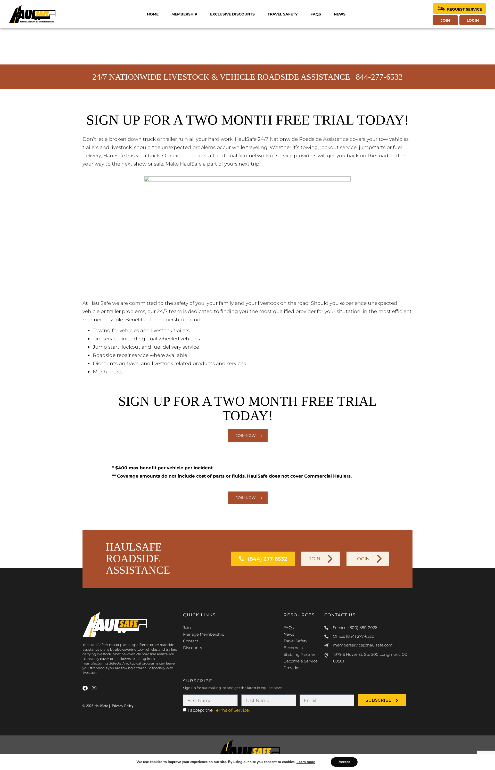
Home (153, 14)
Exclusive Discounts (232, 14)
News (339, 14)
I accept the (219, 710)
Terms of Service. (232, 710)
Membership (184, 14)
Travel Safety (283, 14)
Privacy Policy (123, 706)
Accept (344, 761)
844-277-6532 (379, 76)
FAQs (315, 14)
